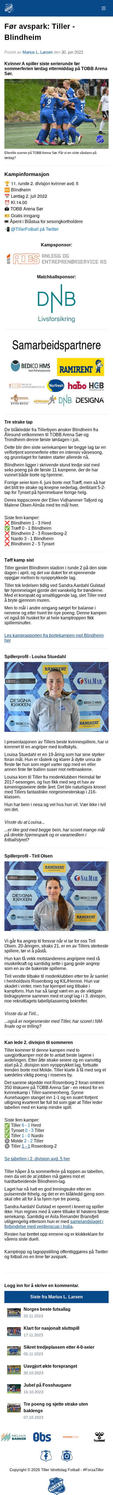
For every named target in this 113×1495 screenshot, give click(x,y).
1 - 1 (26, 1146)
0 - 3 (29, 1130)
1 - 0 (26, 1135)
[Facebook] (46, 1456)
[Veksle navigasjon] (104, 8)
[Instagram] (67, 1456)
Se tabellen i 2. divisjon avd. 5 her (37, 1158)
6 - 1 (26, 1125)
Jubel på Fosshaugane (47, 1385)
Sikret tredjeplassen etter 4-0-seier (59, 1347)
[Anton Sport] (70, 1437)
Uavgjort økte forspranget (50, 1366)
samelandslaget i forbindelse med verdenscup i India (53, 1224)
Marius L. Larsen (37, 52)
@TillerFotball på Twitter (34, 229)
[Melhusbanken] (13, 1437)
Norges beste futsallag (47, 1309)
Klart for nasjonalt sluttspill (51, 1328)
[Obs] (42, 1437)
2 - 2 (28, 1141)
